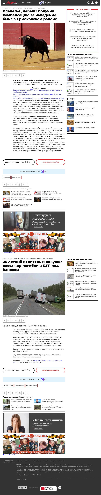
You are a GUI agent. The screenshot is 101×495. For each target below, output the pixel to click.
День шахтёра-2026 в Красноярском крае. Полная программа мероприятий (82, 22)
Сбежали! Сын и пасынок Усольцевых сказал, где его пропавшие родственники (86, 65)
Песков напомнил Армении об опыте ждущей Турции (86, 102)
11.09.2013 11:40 (7, 8)
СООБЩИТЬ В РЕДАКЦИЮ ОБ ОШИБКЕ (53, 461)
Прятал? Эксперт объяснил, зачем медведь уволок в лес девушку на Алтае (85, 296)
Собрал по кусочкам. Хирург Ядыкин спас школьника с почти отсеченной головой (86, 58)
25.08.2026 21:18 (7, 258)
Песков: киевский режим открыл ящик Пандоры (85, 108)
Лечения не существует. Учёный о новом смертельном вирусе (85, 275)
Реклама (27, 461)
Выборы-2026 (36, 461)
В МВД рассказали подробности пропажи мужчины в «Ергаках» (21, 400)
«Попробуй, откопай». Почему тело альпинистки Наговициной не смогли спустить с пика (86, 78)
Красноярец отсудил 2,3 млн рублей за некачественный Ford (52, 198)
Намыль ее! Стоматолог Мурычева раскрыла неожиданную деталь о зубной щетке (85, 270)
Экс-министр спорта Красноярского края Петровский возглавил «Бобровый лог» (82, 38)
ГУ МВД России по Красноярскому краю (15, 316)
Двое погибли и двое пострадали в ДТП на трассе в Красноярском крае (82, 30)
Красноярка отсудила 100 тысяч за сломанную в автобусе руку (21, 204)
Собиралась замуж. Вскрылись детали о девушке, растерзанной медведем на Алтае (85, 84)
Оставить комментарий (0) (50, 162)
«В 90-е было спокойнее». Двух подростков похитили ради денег (85, 288)
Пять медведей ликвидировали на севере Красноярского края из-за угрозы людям (53, 407)
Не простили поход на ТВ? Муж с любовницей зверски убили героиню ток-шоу (82, 14)
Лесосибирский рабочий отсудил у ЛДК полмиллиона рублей (38, 98)
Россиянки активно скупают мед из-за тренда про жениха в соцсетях (86, 121)
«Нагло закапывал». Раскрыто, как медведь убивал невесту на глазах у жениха (86, 283)
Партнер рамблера (33, 487)
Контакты (19, 461)
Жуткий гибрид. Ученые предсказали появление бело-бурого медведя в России (86, 71)
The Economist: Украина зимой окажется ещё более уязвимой (84, 115)
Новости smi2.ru (9, 253)
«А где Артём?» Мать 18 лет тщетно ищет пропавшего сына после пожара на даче (86, 91)
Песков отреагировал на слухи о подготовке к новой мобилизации (85, 128)
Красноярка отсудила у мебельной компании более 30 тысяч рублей (52, 193)
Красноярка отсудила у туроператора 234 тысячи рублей (21, 198)
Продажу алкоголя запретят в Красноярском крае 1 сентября (82, 46)
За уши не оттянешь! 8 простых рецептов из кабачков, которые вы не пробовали (86, 263)
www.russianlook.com (13, 71)
